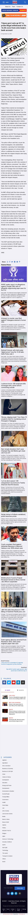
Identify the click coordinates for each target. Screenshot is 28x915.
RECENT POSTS (6, 830)
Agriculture (5, 763)
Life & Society (5, 810)
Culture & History (6, 777)
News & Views (5, 819)
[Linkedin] (18, 682)
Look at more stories (7, 813)
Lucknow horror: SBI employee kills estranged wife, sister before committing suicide (13, 386)
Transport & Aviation (7, 856)
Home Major (5, 805)
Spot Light (4, 847)
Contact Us (19, 6)
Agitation (4, 760)
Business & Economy (7, 768)
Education (4, 782)
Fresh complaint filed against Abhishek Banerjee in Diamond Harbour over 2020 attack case (12, 546)
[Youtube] (14, 682)
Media (3, 816)
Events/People (5, 794)
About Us (7, 6)
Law (3, 808)
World (3, 861)
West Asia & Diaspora (15, 702)
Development (5, 779)
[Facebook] (4, 682)
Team (13, 6)
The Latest (12, 695)
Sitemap (24, 909)
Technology (5, 850)
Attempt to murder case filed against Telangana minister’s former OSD (13, 320)
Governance (5, 799)
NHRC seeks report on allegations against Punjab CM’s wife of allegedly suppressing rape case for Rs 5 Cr (13, 287)
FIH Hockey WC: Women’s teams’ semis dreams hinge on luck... (17, 720)
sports (11, 718)
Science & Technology (7, 839)
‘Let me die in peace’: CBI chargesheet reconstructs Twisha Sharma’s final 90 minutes (13, 483)
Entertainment (5, 788)
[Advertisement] (14, 739)
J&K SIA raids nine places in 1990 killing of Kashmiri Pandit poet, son (13, 611)
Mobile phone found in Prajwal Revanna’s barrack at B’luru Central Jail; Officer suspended (13, 580)
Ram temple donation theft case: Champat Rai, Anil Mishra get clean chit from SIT (13, 451)
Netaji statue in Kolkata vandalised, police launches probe (13, 515)
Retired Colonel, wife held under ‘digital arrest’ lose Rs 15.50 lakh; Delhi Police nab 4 (12, 352)
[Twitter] (9, 682)
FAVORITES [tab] (21, 690)
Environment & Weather (8, 791)
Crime (3, 774)
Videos (4, 858)
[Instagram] (23, 682)
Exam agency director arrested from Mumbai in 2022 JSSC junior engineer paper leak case (13, 642)
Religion (4, 833)
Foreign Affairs (5, 796)
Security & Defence (7, 842)
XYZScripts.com (22, 914)
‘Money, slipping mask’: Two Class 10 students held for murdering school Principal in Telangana (14, 419)
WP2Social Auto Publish (8, 914)
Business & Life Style (7, 771)
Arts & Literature (6, 765)
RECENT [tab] (8, 690)
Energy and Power (6, 785)
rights (11, 709)
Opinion (4, 825)
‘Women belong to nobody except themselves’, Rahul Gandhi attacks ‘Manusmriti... (17, 712)
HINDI (7, 2)
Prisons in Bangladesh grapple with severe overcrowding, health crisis (17, 698)
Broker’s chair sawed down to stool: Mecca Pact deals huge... (16, 705)
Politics (4, 827)
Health (4, 802)
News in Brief (5, 822)
